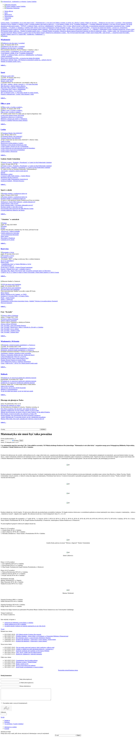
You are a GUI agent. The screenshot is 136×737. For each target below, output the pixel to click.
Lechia (3, 129)
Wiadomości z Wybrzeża (10, 341)
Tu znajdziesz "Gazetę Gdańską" (14, 724)
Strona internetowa (25, 686)
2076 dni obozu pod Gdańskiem (10, 289)
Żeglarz (3, 228)
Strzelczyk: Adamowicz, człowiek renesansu (29, 654)
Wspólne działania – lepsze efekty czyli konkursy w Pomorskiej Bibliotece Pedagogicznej (42, 636)
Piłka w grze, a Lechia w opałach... (11, 112)
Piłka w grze (5, 103)
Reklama (7, 722)
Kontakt (6, 728)
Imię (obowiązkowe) (26, 679)
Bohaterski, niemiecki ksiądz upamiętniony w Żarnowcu (17, 350)
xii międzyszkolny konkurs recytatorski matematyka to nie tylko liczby (25, 626)
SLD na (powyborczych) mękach (25, 665)
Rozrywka (5, 249)
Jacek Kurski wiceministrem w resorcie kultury (29, 667)
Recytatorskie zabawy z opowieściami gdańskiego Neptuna (33, 638)
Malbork (4, 374)
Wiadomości (5, 40)
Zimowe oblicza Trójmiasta (9, 320)
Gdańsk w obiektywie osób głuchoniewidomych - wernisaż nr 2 (34, 649)
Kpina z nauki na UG (22, 664)
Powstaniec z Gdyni (6, 257)
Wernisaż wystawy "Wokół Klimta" (26, 662)
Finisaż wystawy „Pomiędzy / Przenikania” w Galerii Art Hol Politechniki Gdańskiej (25, 167)
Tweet (2, 629)
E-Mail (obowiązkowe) (26, 682)
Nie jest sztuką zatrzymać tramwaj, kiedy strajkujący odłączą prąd (35, 647)
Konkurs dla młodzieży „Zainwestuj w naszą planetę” (31, 641)
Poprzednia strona (63, 670)
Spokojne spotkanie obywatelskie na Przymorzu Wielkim (32, 651)
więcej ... (3, 65)
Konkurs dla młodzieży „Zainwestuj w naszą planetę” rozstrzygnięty (36, 639)
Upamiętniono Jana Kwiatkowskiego (27, 660)
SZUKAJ (43, 429)
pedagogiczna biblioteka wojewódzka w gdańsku (18, 622)
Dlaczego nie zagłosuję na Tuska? (11, 405)
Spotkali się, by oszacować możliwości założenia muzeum (18, 383)
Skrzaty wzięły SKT (7, 81)
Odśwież (3, 712)
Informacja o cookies (10, 727)
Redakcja (7, 720)
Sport (3, 72)
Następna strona (73, 670)
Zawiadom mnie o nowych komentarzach (15, 703)
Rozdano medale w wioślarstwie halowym (13, 198)
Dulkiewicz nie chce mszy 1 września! (12, 48)
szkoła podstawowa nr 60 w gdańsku (15, 624)
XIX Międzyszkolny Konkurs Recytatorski (28, 634)
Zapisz (78, 735)
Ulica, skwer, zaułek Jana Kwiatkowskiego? (29, 652)
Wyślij (2, 717)
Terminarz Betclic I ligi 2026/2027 (11, 138)
